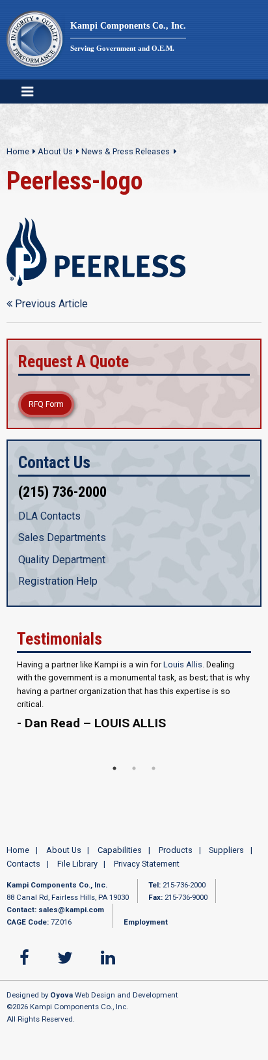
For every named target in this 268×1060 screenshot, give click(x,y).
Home (18, 151)
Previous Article (50, 304)
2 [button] (134, 770)
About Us (55, 151)
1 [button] (114, 770)
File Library (77, 866)
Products (176, 853)
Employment (146, 924)
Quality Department (61, 559)
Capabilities (120, 853)
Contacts (23, 866)
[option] (134, 708)
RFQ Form (46, 404)
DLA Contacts (49, 516)
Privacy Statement (147, 866)
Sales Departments (62, 537)
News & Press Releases (125, 151)
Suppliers (226, 853)
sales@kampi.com (71, 912)
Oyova (61, 997)
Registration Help (58, 581)
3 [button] (153, 770)
